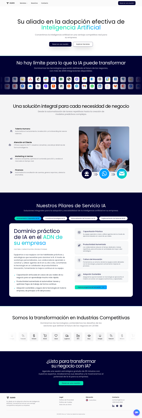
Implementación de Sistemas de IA (113, 218)
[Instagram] (121, 406)
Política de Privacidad (66, 400)
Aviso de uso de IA (65, 405)
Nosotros (34, 3)
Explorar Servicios (83, 44)
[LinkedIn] (113, 406)
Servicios (23, 3)
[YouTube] (117, 406)
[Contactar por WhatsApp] (136, 412)
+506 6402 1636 (117, 402)
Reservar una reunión (127, 3)
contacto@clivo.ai (118, 400)
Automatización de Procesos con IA (83, 218)
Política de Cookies (65, 402)
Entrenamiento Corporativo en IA (28, 218)
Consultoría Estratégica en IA (55, 218)
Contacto (44, 3)
